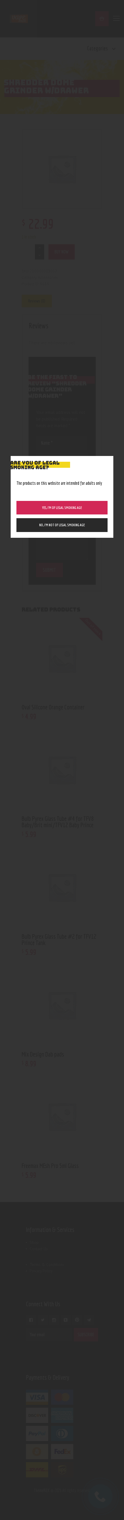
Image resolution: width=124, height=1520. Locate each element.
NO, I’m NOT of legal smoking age (62, 525)
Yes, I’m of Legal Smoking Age (62, 508)
